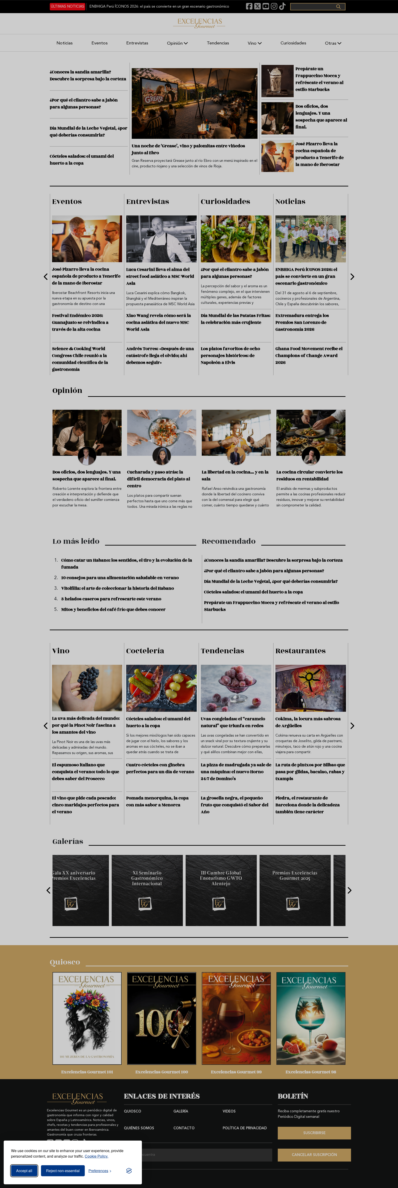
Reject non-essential (63, 1170)
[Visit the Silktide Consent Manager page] (129, 1170)
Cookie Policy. (96, 1156)
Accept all (24, 1170)
